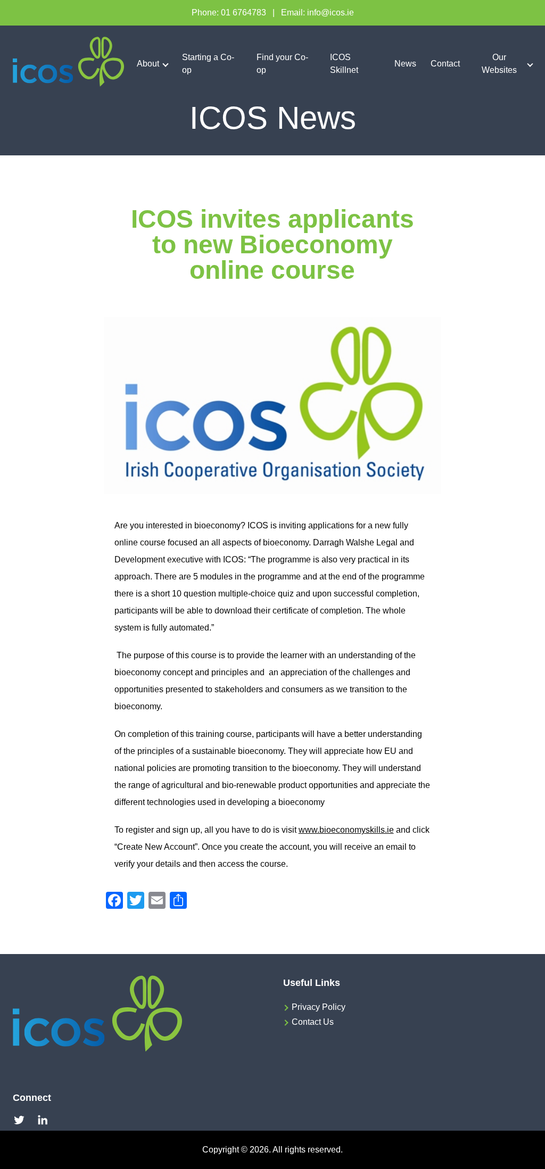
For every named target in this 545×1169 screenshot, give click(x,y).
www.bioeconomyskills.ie (346, 829)
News (405, 63)
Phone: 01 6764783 (229, 12)
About (148, 63)
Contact (445, 63)
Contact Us (313, 1021)
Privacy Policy (318, 1007)
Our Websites (499, 63)
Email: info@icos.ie (317, 12)
